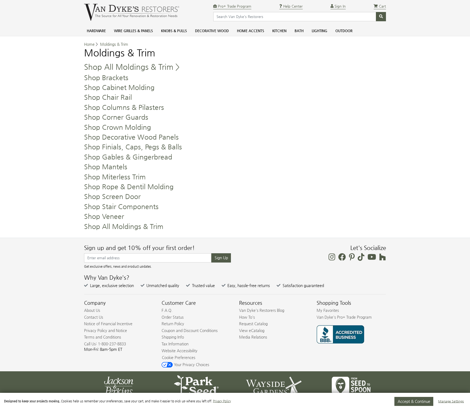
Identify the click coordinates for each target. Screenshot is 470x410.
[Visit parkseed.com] (196, 385)
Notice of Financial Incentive (108, 323)
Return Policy (173, 323)
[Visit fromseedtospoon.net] (351, 385)
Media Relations (253, 337)
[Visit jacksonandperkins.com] (118, 385)
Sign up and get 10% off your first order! (139, 248)
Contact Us (93, 317)
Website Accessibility (179, 350)
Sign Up (221, 257)
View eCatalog (251, 330)
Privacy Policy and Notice (105, 330)
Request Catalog (253, 323)
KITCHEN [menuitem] (279, 31)
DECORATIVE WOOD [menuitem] (212, 31)
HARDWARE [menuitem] (96, 31)
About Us (92, 310)
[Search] (381, 16)
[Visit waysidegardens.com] (273, 385)
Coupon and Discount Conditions (190, 330)
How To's (247, 317)
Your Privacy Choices (191, 364)
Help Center (292, 6)
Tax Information (175, 344)
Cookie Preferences (178, 357)
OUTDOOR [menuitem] (343, 31)
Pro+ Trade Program (234, 6)
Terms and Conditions (102, 337)
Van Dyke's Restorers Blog (261, 310)
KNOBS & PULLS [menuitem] (174, 31)
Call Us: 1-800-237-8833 (105, 344)
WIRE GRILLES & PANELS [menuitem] (133, 31)
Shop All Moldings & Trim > (132, 66)
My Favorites (328, 310)
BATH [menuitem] (299, 31)
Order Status (173, 317)
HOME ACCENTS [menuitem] (250, 31)
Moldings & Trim (114, 44)
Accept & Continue (414, 401)
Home (89, 44)
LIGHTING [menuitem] (319, 31)
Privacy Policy (222, 401)
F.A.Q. (167, 310)
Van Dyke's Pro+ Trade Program (344, 317)
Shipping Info (173, 337)
